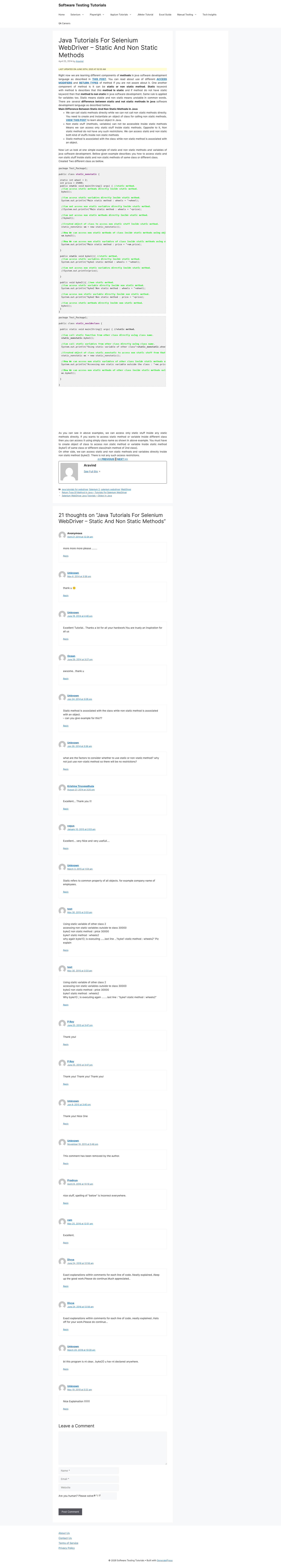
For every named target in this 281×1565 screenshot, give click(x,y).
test (69, 908)
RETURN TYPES (88, 82)
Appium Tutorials (119, 14)
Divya (70, 1259)
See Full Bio (91, 471)
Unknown (73, 572)
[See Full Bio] (99, 471)
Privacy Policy (67, 1548)
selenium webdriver (110, 489)
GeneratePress (165, 1560)
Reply (65, 556)
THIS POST (99, 79)
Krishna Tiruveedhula (80, 786)
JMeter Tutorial (145, 14)
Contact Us (65, 1538)
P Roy (70, 1021)
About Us (64, 1533)
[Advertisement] (113, 410)
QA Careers (64, 23)
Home (62, 14)
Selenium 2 (94, 489)
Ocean (71, 656)
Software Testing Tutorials (82, 5)
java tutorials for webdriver (75, 489)
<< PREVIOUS (105, 459)
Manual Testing (185, 14)
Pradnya (72, 1180)
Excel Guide (165, 14)
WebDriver (126, 489)
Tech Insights (209, 14)
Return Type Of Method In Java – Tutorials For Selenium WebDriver (94, 492)
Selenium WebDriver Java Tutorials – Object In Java (87, 495)
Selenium (75, 14)
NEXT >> (122, 459)
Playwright (95, 14)
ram (69, 1220)
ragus (70, 825)
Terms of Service (68, 1543)
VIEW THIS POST (76, 120)
